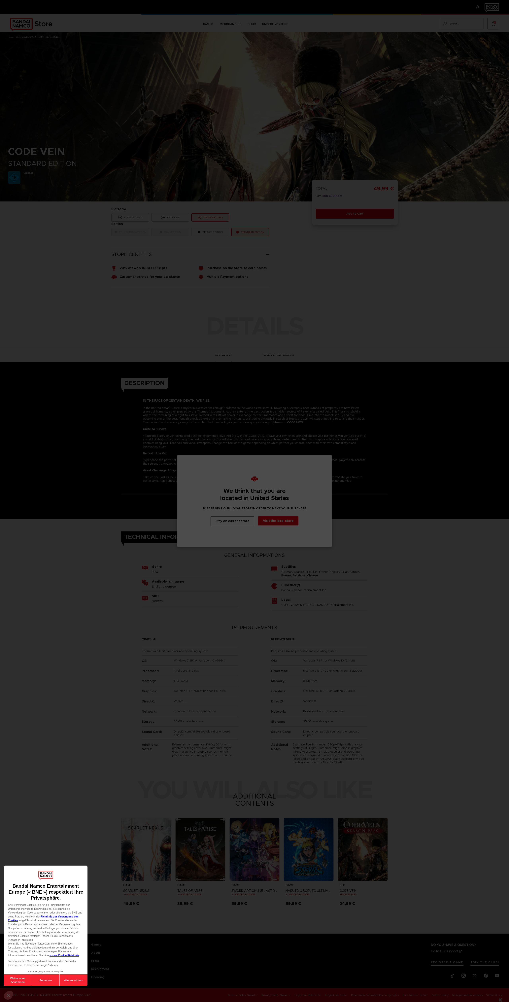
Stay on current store (232, 521)
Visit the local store (278, 521)
